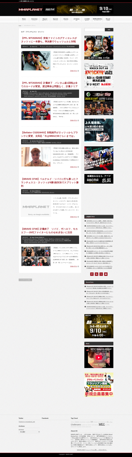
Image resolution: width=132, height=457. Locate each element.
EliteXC (77, 422)
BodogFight (73, 426)
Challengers (76, 424)
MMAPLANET (69, 454)
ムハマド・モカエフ (39, 240)
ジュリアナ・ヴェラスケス (40, 96)
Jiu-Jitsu (83, 424)
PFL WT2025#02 (71, 46)
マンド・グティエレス (47, 46)
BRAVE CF (37, 190)
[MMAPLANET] (31, 10)
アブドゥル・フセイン (43, 238)
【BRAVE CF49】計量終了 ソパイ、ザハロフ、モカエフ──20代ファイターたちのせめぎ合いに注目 (49, 231)
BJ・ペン (109, 422)
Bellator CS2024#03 (46, 142)
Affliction (73, 421)
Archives (21, 429)
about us (96, 424)
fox (86, 424)
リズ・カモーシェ (39, 94)
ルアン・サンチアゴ (42, 242)
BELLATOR (39, 141)
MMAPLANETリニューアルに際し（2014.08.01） (92, 450)
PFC (108, 424)
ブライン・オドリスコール (30, 242)
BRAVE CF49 (37, 192)
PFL (36, 46)
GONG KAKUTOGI (86, 426)
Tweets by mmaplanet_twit (27, 421)
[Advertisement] (98, 199)
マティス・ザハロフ (29, 240)
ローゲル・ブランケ (56, 142)
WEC (102, 424)
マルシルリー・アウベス (50, 94)
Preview (37, 237)
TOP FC (89, 424)
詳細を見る (73, 71)
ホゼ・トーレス (65, 238)
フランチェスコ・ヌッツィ (59, 46)
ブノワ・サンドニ (59, 240)
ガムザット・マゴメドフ (55, 238)
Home (20, 25)
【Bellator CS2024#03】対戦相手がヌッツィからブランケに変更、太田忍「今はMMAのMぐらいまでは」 (49, 134)
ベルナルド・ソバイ (29, 192)
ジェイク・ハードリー (29, 94)
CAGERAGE (82, 421)
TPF (91, 422)
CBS (93, 424)
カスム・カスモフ (67, 93)
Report (33, 46)
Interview (34, 141)
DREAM (95, 421)
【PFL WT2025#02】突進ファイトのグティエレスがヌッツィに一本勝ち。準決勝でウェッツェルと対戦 (49, 40)
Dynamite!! (79, 426)
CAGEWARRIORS (102, 421)
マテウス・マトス (61, 96)
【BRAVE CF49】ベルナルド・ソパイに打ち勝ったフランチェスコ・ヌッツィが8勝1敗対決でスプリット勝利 (50, 182)
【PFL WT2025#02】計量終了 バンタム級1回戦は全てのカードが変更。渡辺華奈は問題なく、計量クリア (49, 85)
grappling (88, 421)
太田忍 (39, 142)
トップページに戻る (25, 279)
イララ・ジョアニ (33, 93)
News (33, 91)
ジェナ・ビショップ (29, 96)
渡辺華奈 (26, 93)
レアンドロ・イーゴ (62, 94)
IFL (106, 424)
